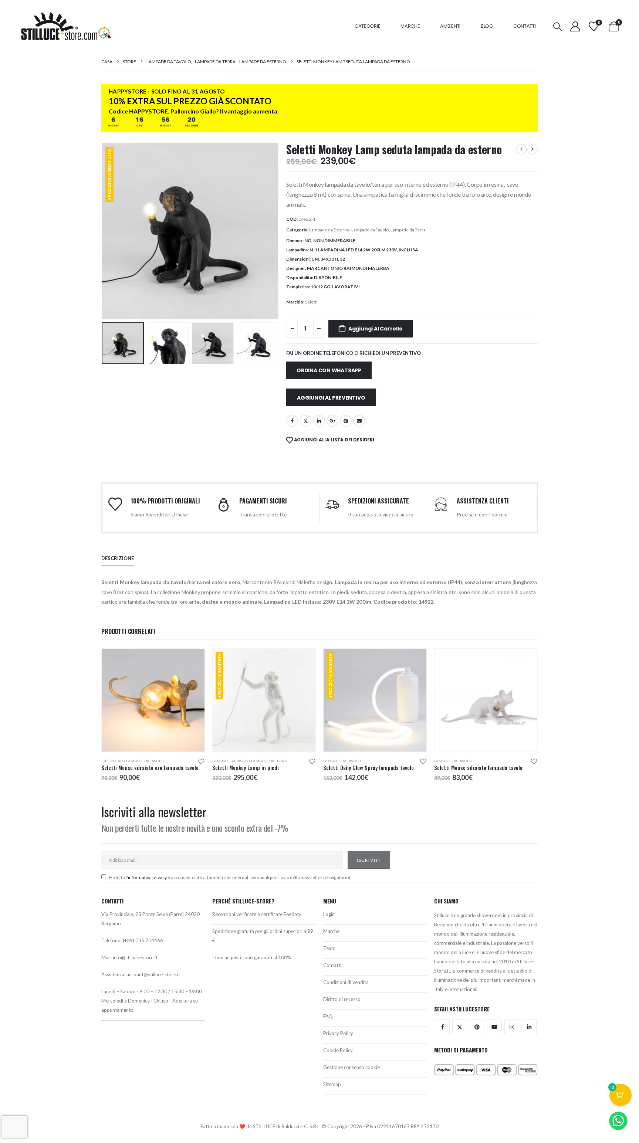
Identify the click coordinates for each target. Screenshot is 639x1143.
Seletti (311, 302)
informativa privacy (147, 877)
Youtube (494, 1027)
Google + (332, 421)
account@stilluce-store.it (153, 974)
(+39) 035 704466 (143, 940)
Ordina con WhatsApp (329, 370)
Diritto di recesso (342, 999)
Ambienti (450, 26)
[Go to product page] (153, 700)
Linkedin (529, 1027)
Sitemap (332, 1084)
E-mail (359, 421)
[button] (557, 26)
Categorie (367, 26)
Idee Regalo (113, 761)
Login (329, 914)
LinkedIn (319, 421)
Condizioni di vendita (346, 982)
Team (329, 948)
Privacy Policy (338, 1033)
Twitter (459, 1027)
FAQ (328, 1016)
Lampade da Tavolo (370, 230)
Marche (410, 26)
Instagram (511, 1027)
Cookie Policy (338, 1050)
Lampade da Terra (408, 230)
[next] (532, 149)
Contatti (524, 26)
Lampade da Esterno (329, 230)
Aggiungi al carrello (375, 328)
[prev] (521, 149)
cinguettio (305, 421)
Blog (487, 26)
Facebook (292, 421)
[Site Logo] (65, 26)
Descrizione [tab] (117, 558)
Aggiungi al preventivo (331, 397)
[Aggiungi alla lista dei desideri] (201, 761)
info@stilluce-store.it (135, 957)
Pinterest (346, 421)
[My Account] (575, 26)
